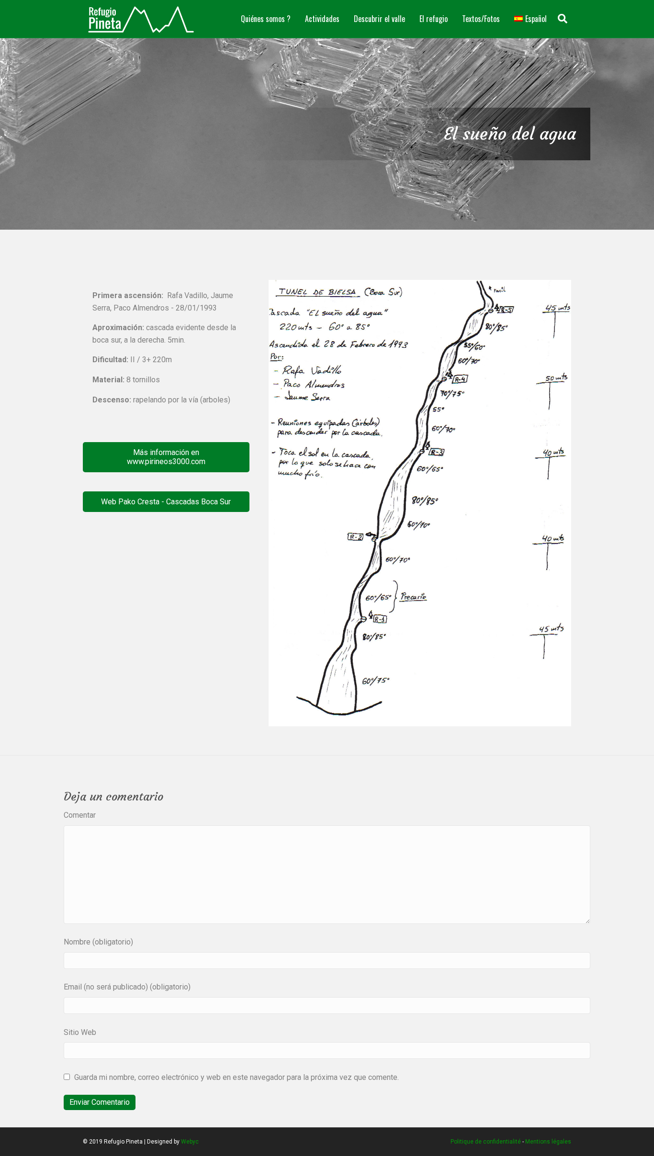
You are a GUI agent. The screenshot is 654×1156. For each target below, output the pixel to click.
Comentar (80, 815)
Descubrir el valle (379, 18)
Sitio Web (80, 1032)
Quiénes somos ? (266, 18)
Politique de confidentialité (486, 1141)
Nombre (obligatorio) (98, 941)
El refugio (433, 18)
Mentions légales (548, 1141)
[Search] (562, 19)
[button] (166, 457)
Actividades (322, 18)
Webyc (190, 1141)
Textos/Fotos (481, 18)
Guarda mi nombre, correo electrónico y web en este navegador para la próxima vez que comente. (236, 1077)
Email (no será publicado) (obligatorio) (127, 986)
